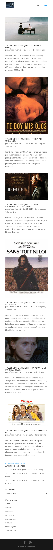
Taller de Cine (39, 50)
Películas (8, 523)
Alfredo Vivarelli (15, 50)
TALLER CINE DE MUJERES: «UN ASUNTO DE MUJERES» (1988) (25, 368)
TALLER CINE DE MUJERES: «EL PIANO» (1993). (23, 46)
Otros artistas (10, 519)
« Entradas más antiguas (15, 463)
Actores (8, 504)
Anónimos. (9, 511)
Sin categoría (40, 143)
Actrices (8, 507)
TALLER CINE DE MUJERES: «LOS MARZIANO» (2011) (26, 431)
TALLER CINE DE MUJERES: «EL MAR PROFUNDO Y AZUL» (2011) (21, 205)
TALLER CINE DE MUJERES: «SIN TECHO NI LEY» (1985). (25, 303)
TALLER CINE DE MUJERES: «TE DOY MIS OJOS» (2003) (24, 140)
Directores (9, 515)
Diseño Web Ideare (26, 546)
